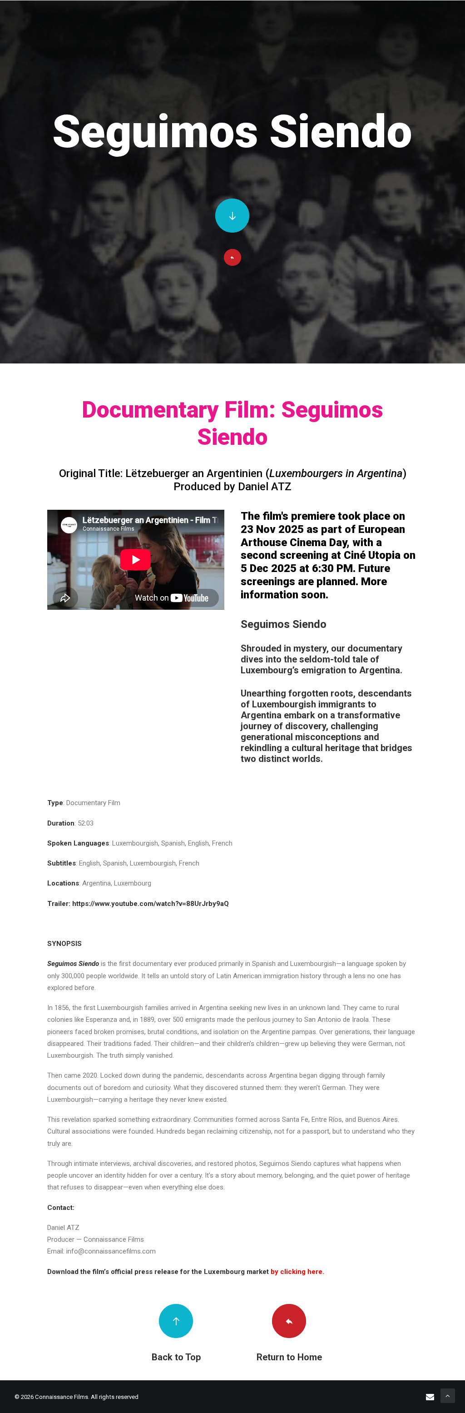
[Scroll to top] (447, 1395)
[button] (232, 216)
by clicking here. (297, 1272)
